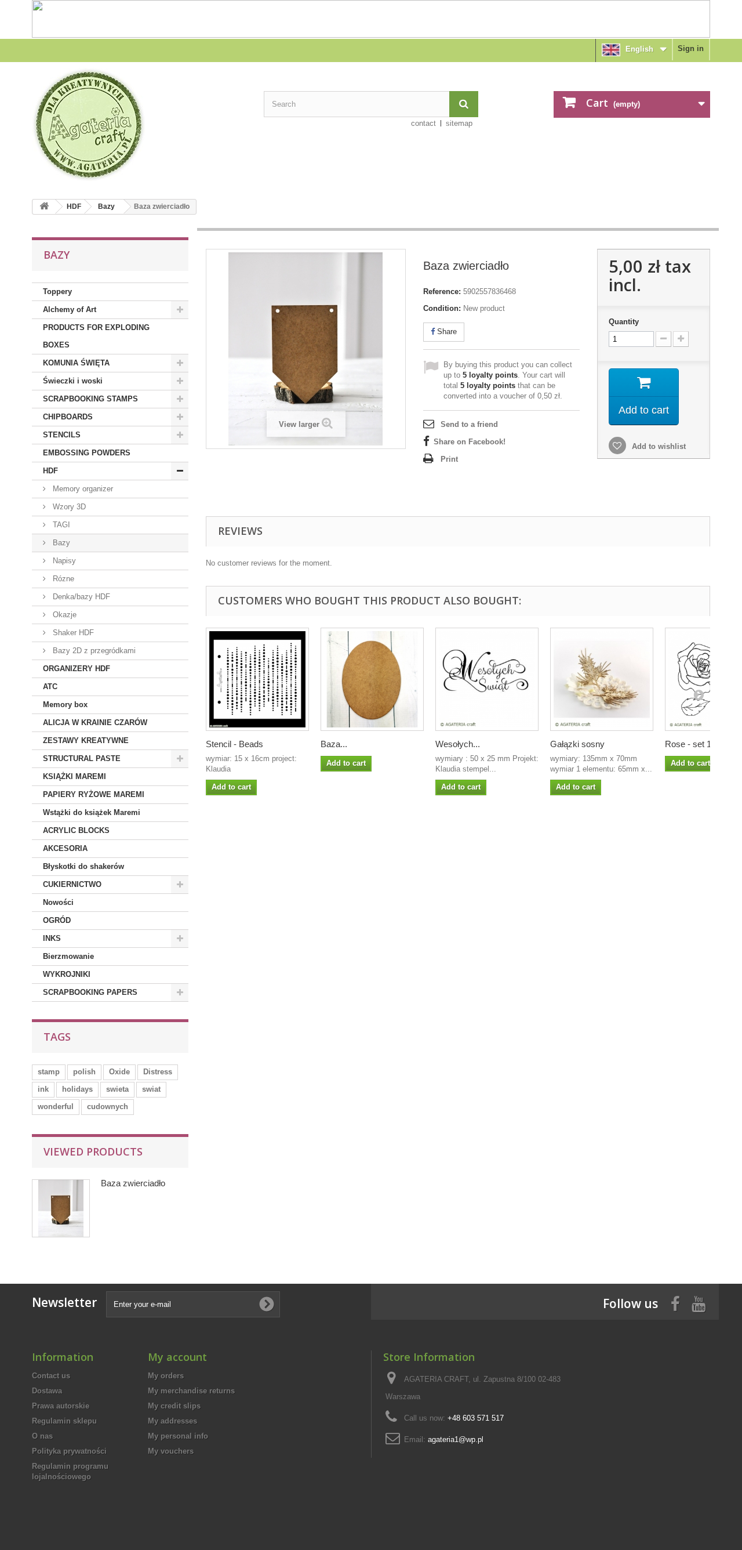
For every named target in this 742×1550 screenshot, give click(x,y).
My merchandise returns (191, 1390)
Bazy (106, 206)
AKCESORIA (65, 848)
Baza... (334, 744)
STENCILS (62, 434)
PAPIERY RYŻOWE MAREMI (93, 794)
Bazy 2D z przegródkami (93, 650)
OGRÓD (57, 920)
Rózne (62, 578)
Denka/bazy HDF (80, 596)
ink (43, 1089)
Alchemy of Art (69, 309)
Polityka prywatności (69, 1451)
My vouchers (171, 1451)
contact (423, 123)
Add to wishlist (658, 446)
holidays (77, 1089)
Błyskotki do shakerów (83, 866)
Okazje (63, 614)
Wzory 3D (68, 506)
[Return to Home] (44, 207)
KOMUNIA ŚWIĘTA (76, 362)
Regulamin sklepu (64, 1421)
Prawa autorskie (60, 1405)
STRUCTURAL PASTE (82, 758)
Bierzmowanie (68, 956)
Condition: (442, 308)
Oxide (119, 1071)
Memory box (65, 704)
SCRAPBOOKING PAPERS (90, 992)
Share (446, 331)
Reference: (442, 291)
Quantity (624, 321)
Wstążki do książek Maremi (91, 812)
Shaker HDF (72, 632)
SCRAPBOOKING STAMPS (90, 398)
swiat (151, 1089)
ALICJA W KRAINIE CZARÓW (95, 722)
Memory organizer (81, 488)
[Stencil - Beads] (257, 679)
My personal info (178, 1436)
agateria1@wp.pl (455, 1439)
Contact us (51, 1375)
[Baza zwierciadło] (372, 679)
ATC (50, 686)
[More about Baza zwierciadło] (61, 1208)
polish (84, 1071)
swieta (117, 1089)
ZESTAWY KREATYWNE (86, 740)
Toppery (57, 291)
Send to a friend (469, 424)
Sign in (691, 48)
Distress (157, 1071)
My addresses (172, 1421)
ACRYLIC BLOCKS (76, 830)
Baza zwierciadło (133, 1183)
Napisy (63, 560)
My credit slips (174, 1405)
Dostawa (47, 1390)
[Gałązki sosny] (601, 679)
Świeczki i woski (73, 380)
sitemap (459, 123)
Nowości (58, 902)
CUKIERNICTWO (72, 884)
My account (177, 1357)
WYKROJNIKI (66, 974)
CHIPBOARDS (68, 416)
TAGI (60, 524)
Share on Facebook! (469, 441)
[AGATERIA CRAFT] (139, 125)
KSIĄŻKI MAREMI (74, 776)
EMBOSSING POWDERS (86, 452)
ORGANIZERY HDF (76, 668)
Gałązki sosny (577, 744)
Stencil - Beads (234, 744)
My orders (166, 1375)
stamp (49, 1071)
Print (449, 459)
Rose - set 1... (691, 744)
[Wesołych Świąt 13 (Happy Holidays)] (487, 679)
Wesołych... (457, 744)
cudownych (107, 1106)
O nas (42, 1436)
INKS (52, 938)
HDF (74, 206)
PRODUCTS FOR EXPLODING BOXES (96, 336)
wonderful (56, 1106)
